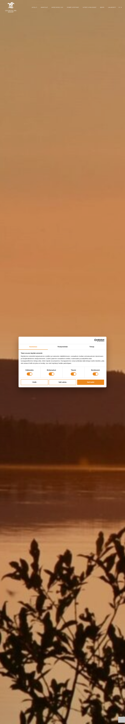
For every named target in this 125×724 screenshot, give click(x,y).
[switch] (51, 374)
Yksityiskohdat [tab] (62, 347)
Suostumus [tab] (33, 347)
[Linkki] (10, 7)
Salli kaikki (90, 382)
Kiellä (34, 382)
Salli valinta (62, 382)
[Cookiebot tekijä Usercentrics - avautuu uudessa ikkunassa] (95, 340)
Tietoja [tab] (91, 347)
